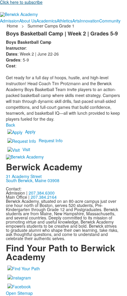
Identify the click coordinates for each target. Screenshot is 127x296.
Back (10, 125)
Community (110, 21)
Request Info (51, 140)
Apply (30, 132)
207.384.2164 (44, 197)
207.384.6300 (42, 193)
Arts (76, 21)
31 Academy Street (24, 176)
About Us (27, 21)
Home (13, 26)
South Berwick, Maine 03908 (32, 180)
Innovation (89, 21)
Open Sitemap (19, 293)
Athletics (64, 21)
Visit (26, 149)
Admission (9, 21)
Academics (46, 21)
